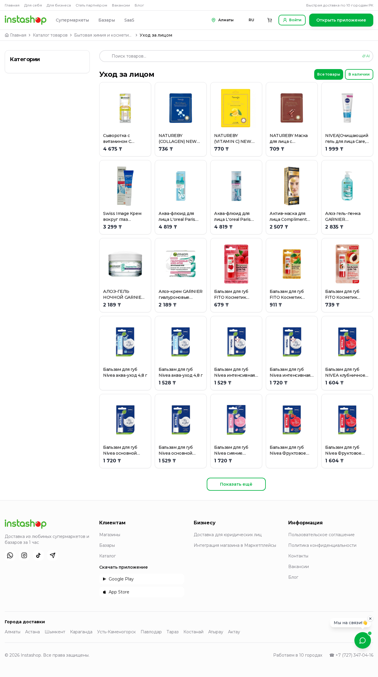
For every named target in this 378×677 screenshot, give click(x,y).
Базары (106, 20)
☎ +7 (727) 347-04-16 (351, 655)
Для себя (33, 5)
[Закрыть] (370, 620)
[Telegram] (52, 555)
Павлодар (151, 631)
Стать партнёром (91, 5)
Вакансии (121, 5)
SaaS (129, 20)
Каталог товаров (50, 35)
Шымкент (55, 631)
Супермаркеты (72, 20)
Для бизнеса (59, 5)
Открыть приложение (341, 20)
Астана (32, 631)
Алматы (12, 631)
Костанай (193, 631)
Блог (139, 5)
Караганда (81, 631)
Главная (12, 5)
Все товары (328, 74)
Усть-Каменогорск (116, 631)
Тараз (173, 631)
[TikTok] (38, 555)
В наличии (359, 74)
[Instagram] (24, 555)
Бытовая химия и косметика (103, 35)
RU (251, 20)
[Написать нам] (362, 640)
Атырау (215, 631)
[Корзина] (269, 20)
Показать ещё (236, 484)
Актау (234, 631)
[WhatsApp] (10, 555)
